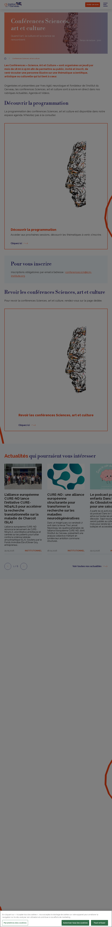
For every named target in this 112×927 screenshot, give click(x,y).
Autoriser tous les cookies (75, 923)
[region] (56, 919)
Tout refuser (100, 923)
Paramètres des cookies (15, 923)
